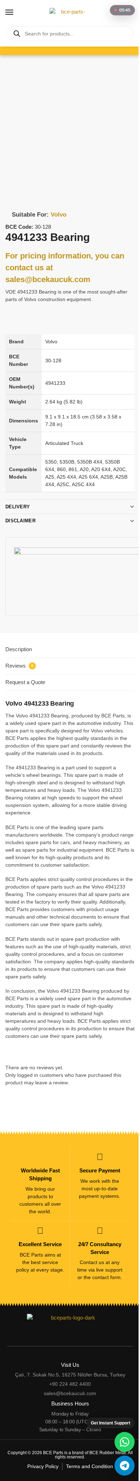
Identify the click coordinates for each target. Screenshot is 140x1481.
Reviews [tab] (19, 660)
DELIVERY (17, 501)
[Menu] (16, 12)
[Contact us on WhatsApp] (119, 1442)
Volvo (58, 214)
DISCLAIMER (20, 515)
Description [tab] (18, 644)
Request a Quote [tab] (25, 677)
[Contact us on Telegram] (119, 1466)
